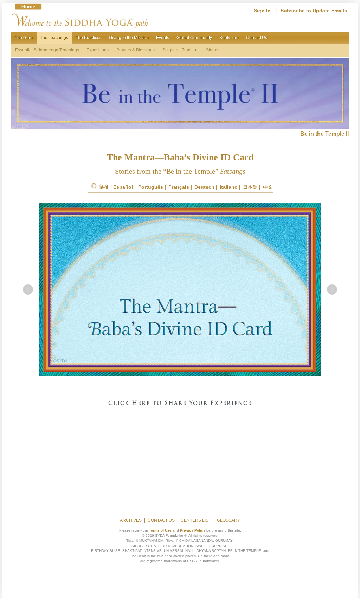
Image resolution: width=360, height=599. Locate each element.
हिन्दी (103, 187)
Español (123, 187)
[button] (28, 289)
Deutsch (204, 187)
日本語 (250, 187)
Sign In (262, 10)
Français (178, 187)
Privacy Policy (192, 530)
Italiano (229, 187)
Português (150, 187)
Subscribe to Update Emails (314, 10)
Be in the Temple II (324, 134)
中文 (268, 187)
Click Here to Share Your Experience (180, 403)
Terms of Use (160, 530)
